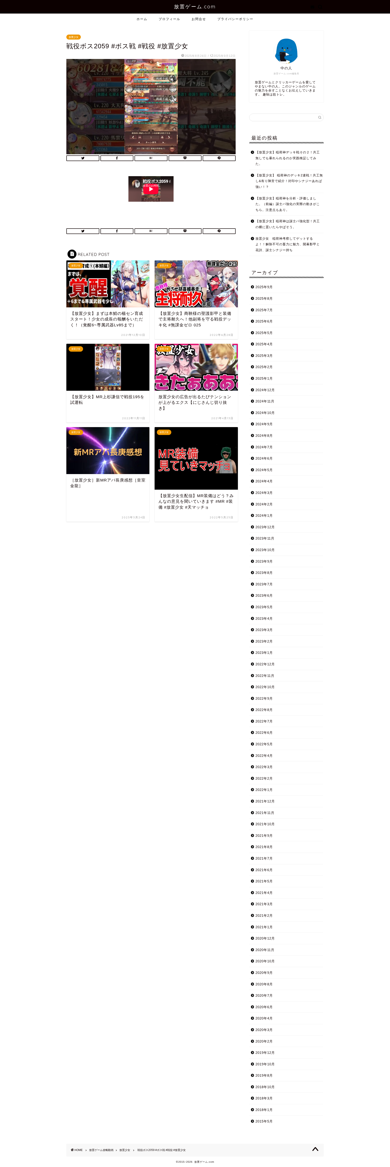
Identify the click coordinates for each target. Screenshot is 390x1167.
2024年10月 (265, 413)
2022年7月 (264, 721)
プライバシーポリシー (235, 19)
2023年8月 (264, 573)
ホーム (142, 19)
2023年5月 (264, 607)
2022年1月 (264, 790)
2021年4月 (264, 893)
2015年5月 (264, 1121)
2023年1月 (264, 653)
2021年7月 (264, 858)
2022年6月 (264, 732)
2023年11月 (264, 538)
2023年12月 (265, 527)
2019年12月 (265, 1053)
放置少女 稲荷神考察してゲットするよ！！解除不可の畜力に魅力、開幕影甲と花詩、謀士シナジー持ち (287, 244)
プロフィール (169, 19)
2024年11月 (264, 401)
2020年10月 (265, 961)
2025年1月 (264, 378)
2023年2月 (264, 641)
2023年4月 (264, 618)
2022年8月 (264, 710)
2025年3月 (264, 356)
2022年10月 (265, 687)
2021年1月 (264, 927)
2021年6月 (264, 870)
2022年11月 (264, 676)
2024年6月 (264, 458)
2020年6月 (264, 1007)
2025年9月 (264, 287)
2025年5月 (264, 333)
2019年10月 (265, 1064)
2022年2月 (264, 778)
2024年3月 (264, 493)
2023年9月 (264, 561)
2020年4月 (264, 1018)
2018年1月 (264, 1110)
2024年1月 (264, 515)
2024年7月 (264, 447)
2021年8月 (264, 847)
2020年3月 (264, 1030)
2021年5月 (264, 881)
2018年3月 (264, 1098)
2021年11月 (264, 813)
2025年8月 (264, 298)
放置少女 (74, 37)
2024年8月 (264, 435)
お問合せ (199, 19)
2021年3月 (264, 904)
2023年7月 (264, 584)
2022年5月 (264, 744)
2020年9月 (264, 973)
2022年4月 (264, 756)
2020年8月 (264, 984)
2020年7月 (264, 995)
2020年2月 (264, 1041)
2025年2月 (264, 367)
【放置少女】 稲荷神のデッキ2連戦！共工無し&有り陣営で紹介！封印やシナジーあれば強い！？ (289, 181)
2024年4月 (264, 481)
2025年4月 (264, 344)
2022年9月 (264, 698)
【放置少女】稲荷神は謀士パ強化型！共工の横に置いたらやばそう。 (287, 224)
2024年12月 (265, 390)
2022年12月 (265, 664)
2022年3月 (264, 767)
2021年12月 (265, 801)
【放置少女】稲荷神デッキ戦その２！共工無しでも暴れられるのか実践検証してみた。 (287, 158)
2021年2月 (264, 915)
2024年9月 (264, 424)
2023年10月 (265, 550)
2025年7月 (264, 310)
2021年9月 (264, 835)
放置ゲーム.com (195, 6)
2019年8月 (264, 1075)
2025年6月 (264, 321)
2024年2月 (264, 504)
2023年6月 (264, 595)
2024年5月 (264, 470)
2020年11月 (264, 950)
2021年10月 (265, 824)
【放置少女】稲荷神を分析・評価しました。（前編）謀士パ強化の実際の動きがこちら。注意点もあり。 (287, 204)
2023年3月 (264, 630)
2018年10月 (265, 1087)
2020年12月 (265, 938)
